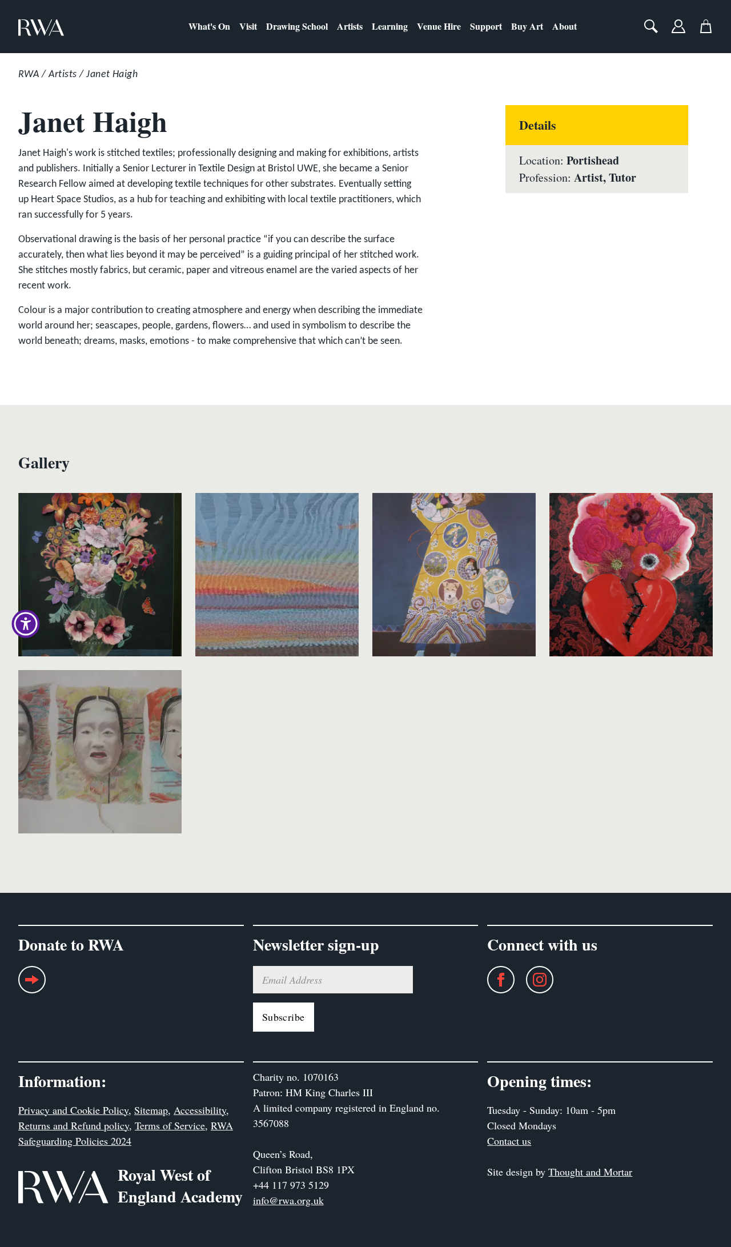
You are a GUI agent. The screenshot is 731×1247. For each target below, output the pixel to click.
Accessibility (200, 1110)
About (564, 26)
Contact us (509, 1141)
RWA (28, 74)
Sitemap (151, 1110)
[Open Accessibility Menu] (25, 624)
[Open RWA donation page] (32, 984)
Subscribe (283, 1017)
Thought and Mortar (590, 1171)
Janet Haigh (112, 74)
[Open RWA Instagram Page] (534, 979)
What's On (209, 26)
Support (486, 26)
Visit (248, 26)
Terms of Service (170, 1125)
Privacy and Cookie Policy (73, 1110)
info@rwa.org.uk (288, 1200)
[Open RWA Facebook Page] (495, 979)
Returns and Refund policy (73, 1125)
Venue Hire (439, 26)
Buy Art (527, 26)
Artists (350, 26)
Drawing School (297, 26)
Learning (390, 26)
